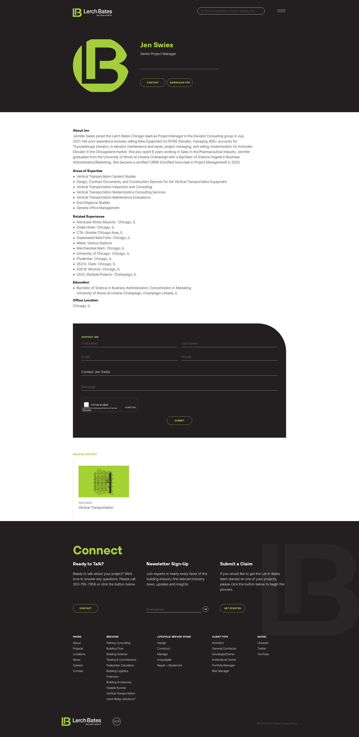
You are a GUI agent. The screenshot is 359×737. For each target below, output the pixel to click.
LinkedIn (262, 643)
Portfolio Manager (223, 665)
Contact (153, 83)
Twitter (261, 648)
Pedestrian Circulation (120, 665)
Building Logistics (117, 671)
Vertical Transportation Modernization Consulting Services (121, 192)
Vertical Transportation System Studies (106, 176)
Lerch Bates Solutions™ (121, 699)
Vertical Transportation (120, 693)
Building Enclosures (118, 682)
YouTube (263, 654)
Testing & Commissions (121, 659)
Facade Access (116, 688)
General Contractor (224, 648)
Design (82, 182)
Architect (217, 643)
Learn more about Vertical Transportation (105, 490)
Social (262, 636)
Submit (179, 421)
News (76, 659)
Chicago (137, 136)
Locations (79, 654)
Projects (78, 648)
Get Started (232, 608)
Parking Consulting (118, 643)
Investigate (164, 659)
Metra (81, 243)
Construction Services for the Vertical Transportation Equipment (178, 182)
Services (112, 636)
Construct (163, 648)
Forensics (112, 676)
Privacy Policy (289, 723)
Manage (162, 654)
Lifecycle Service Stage (174, 636)
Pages (77, 636)
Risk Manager (220, 671)
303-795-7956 (84, 584)
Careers (78, 665)
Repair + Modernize (169, 665)
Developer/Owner (223, 654)
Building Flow (114, 648)
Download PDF (180, 83)
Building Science (117, 654)
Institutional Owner (224, 659)
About (77, 643)
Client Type (220, 636)
